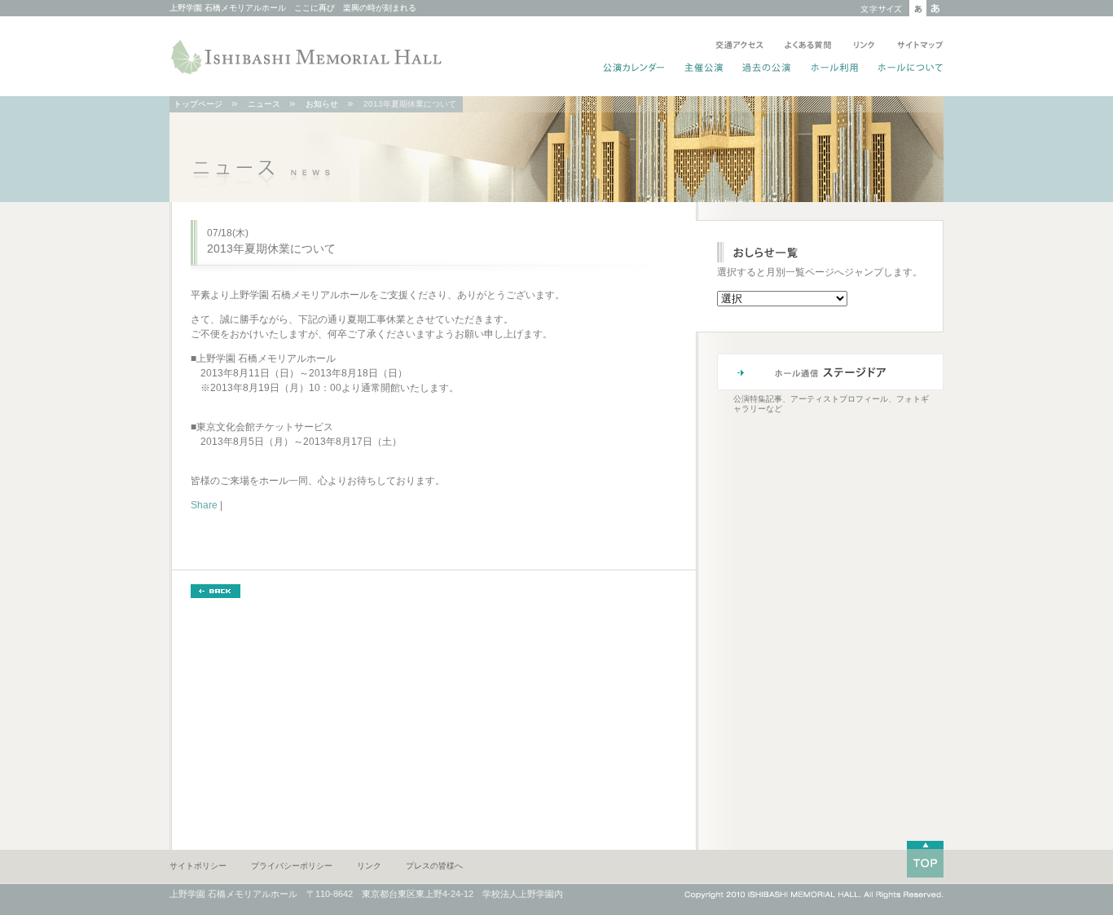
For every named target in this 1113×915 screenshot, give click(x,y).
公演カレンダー (634, 69)
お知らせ (322, 103)
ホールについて (907, 69)
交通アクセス (739, 46)
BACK (215, 591)
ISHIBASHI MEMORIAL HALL (308, 57)
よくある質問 (808, 46)
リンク (864, 46)
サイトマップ (917, 46)
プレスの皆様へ (434, 865)
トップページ (198, 103)
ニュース (264, 103)
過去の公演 (767, 69)
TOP (925, 859)
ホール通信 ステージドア (830, 372)
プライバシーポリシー (291, 865)
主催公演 (704, 69)
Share (204, 505)
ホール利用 (834, 69)
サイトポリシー (198, 865)
